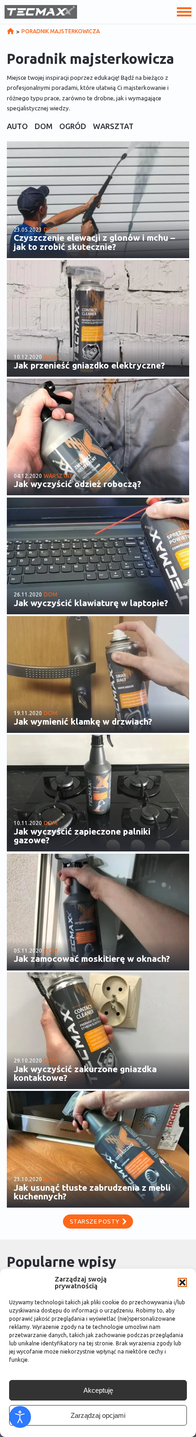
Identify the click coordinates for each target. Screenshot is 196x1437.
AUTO (17, 126)
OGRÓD (72, 126)
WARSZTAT (113, 126)
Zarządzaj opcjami (98, 1415)
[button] (182, 1282)
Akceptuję (98, 1390)
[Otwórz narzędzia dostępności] (20, 1417)
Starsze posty (94, 1221)
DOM (43, 126)
